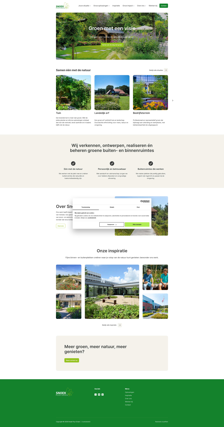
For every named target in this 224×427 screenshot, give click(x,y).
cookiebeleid (92, 218)
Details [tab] (112, 207)
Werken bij (153, 6)
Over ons (140, 6)
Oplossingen (129, 392)
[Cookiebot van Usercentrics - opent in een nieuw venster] (141, 201)
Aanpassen (110, 224)
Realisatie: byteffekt (161, 421)
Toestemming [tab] (86, 207)
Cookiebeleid (86, 422)
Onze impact (128, 6)
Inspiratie (116, 6)
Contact (163, 6)
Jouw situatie (83, 6)
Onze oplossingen (100, 6)
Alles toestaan (137, 224)
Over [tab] (138, 207)
